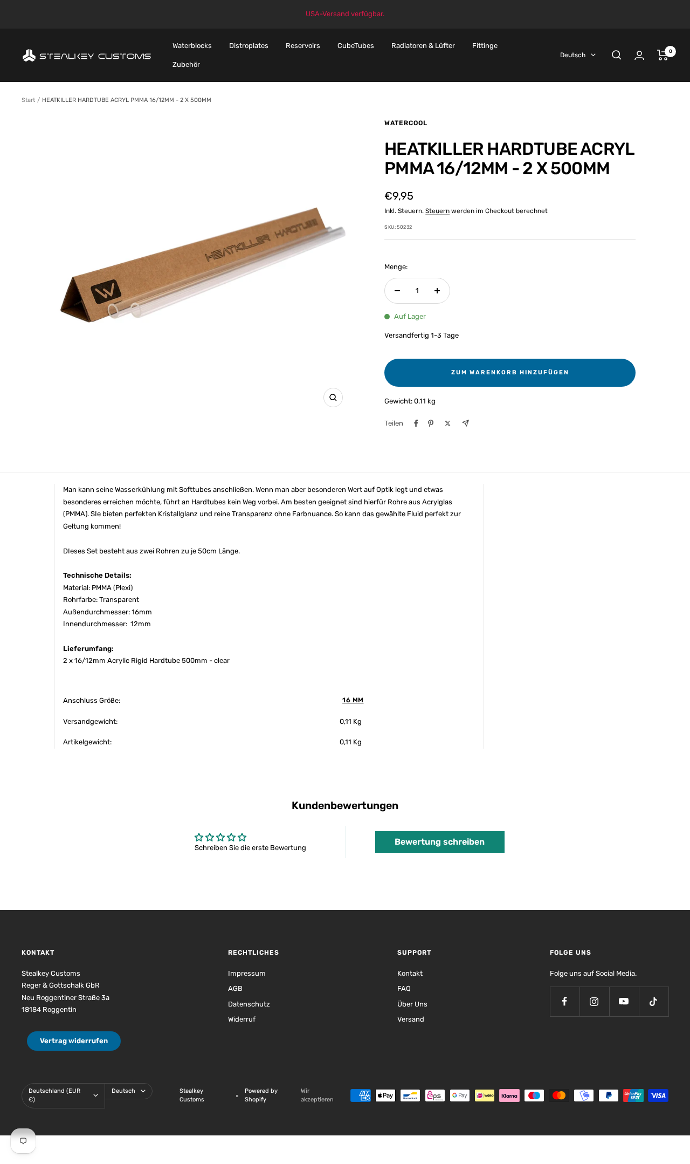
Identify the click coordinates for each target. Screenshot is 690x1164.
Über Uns (412, 1004)
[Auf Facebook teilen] (416, 423)
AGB (235, 988)
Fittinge (485, 46)
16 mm (353, 700)
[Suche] (617, 55)
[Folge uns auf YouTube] (624, 1001)
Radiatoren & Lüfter (423, 46)
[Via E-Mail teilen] (465, 423)
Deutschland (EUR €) (54, 1095)
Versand (410, 1019)
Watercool (405, 123)
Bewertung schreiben (440, 842)
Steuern (437, 211)
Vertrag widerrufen (74, 1041)
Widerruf (242, 1019)
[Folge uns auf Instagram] (594, 1001)
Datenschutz (249, 1004)
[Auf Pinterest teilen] (430, 423)
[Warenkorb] (662, 55)
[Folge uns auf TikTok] (653, 1001)
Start (28, 100)
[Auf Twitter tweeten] (447, 423)
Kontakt (410, 973)
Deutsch (572, 55)
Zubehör (186, 64)
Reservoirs (303, 46)
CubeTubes (355, 46)
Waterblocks (192, 46)
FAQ (404, 988)
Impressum (247, 973)
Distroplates (248, 46)
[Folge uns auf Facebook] (564, 1001)
